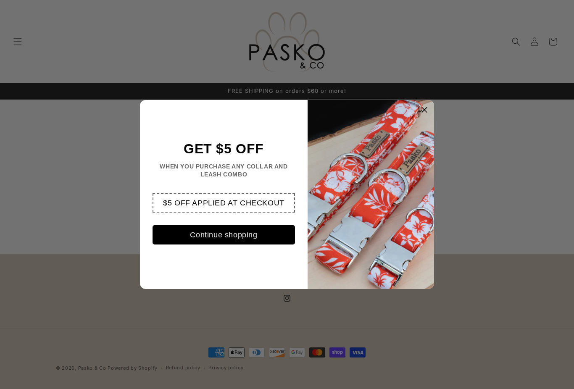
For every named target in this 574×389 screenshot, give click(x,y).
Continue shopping (223, 235)
